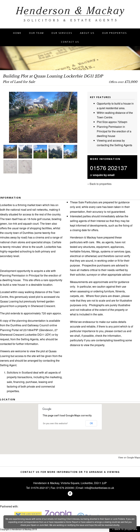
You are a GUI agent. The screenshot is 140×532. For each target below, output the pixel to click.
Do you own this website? (55, 423)
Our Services (61, 32)
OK (91, 423)
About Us (87, 32)
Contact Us (70, 41)
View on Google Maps (129, 457)
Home (17, 32)
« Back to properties (124, 529)
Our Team (36, 32)
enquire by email (103, 175)
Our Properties (114, 32)
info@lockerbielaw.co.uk (99, 488)
